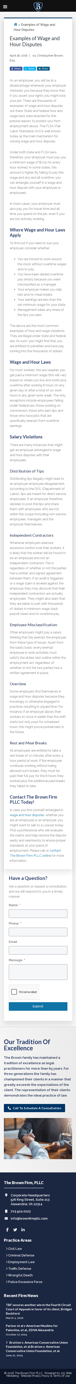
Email (13, 942)
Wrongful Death (20, 1275)
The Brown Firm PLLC (28, 1373)
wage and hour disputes (27, 815)
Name (14, 905)
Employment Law (21, 1262)
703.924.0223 (21, 1211)
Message (17, 960)
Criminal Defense (21, 1255)
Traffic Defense (19, 1269)
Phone (15, 923)
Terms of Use (61, 1375)
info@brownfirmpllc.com (29, 1218)
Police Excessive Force (25, 1282)
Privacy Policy (40, 1375)
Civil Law (15, 1249)
